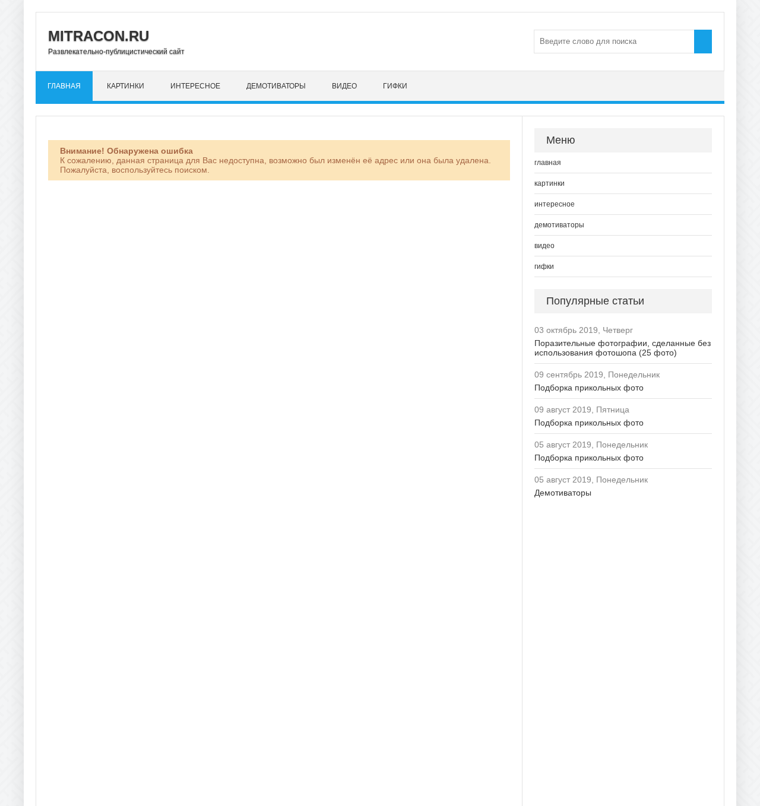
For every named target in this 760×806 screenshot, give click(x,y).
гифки (395, 86)
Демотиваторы (562, 492)
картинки (125, 86)
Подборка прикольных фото (589, 387)
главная (64, 86)
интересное (195, 86)
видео (344, 86)
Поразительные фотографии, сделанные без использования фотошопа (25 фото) (622, 347)
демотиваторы (276, 86)
